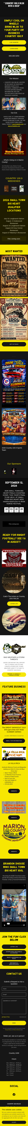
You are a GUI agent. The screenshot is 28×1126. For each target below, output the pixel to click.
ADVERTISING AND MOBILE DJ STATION (14, 952)
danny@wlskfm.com (14, 126)
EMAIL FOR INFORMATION (14, 740)
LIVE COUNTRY (14, 42)
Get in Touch (14, 344)
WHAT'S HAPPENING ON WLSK (14, 958)
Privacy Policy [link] (8, 1029)
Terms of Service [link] (16, 1029)
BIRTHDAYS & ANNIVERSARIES (14, 963)
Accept (14, 1122)
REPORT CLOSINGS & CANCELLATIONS (14, 674)
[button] (2, 1017)
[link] (14, 6)
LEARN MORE (14, 48)
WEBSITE (14, 791)
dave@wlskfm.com (17, 124)
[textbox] (14, 989)
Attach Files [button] (6, 1017)
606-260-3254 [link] (14, 56)
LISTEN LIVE (14, 603)
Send (14, 1023)
